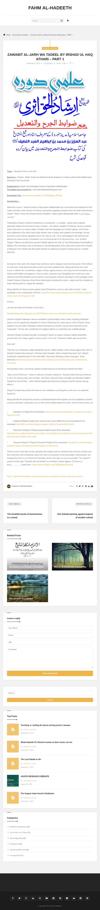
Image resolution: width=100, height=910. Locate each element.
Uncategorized (15, 855)
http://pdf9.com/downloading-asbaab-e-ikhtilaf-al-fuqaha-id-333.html (44, 424)
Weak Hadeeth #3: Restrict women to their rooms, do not (46, 742)
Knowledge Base (16, 838)
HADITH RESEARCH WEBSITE (35, 776)
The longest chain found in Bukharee (37, 793)
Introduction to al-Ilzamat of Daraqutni (26, 567)
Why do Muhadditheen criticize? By (70, 567)
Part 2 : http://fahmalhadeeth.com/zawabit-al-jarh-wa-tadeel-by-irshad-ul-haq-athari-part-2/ (45, 476)
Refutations (14, 844)
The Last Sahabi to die (31, 759)
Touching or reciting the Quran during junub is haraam (45, 725)
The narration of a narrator (21, 598)
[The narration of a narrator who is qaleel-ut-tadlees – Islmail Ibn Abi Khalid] (27, 588)
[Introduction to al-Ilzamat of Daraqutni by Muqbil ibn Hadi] (27, 556)
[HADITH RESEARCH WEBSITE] (13, 781)
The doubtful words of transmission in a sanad (24, 516)
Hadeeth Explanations (18, 827)
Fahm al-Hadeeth (50, 7)
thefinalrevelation (26, 486)
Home (9, 35)
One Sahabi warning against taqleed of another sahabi (75, 516)
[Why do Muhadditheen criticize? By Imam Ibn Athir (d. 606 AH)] (72, 556)
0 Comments (48, 63)
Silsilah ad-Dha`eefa (17, 850)
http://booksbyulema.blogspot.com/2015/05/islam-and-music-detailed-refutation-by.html (44, 313)
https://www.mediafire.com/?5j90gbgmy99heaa (42, 195)
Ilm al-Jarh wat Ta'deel (20, 35)
